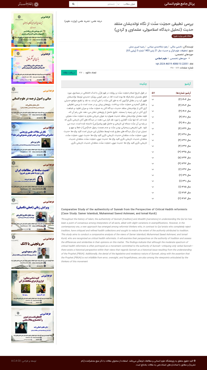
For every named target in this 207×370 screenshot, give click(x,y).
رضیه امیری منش (137, 47)
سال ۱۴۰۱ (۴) (185, 117)
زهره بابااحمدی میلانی (157, 47)
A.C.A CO (16, 361)
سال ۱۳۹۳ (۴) (184, 163)
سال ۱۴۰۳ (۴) (184, 105)
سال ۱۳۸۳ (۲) (184, 198)
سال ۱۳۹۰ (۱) (185, 181)
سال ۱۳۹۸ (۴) (184, 134)
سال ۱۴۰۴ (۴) (184, 99)
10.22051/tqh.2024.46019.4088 (172, 64)
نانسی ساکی (176, 47)
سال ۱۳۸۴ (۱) (185, 192)
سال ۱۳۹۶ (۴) (184, 146)
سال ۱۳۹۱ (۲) (185, 175)
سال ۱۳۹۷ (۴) (184, 140)
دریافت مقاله (69, 72)
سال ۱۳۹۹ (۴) (184, 128)
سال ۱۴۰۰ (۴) (185, 122)
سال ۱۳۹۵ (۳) (184, 152)
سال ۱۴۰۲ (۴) (185, 111)
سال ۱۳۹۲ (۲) (184, 169)
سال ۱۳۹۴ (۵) (184, 157)
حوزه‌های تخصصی (178, 58)
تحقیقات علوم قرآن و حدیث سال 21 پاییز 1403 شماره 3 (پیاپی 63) (157, 50)
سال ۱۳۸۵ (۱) (184, 187)
